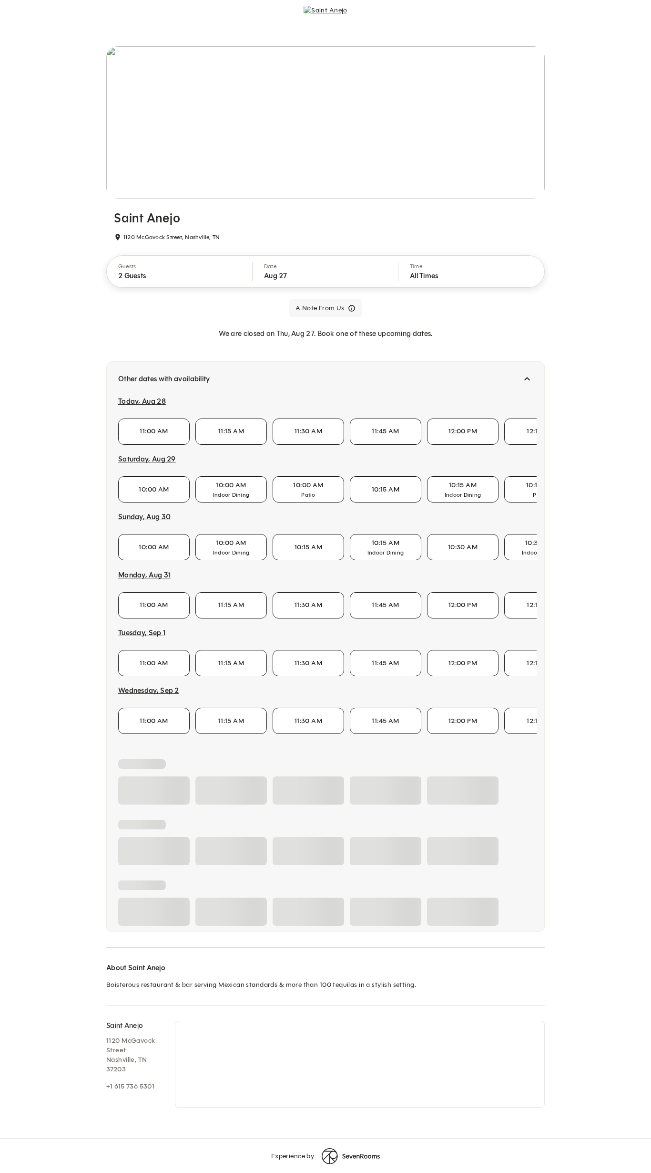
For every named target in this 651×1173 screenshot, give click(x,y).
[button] (180, 271)
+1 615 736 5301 (130, 1086)
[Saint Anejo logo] (325, 17)
